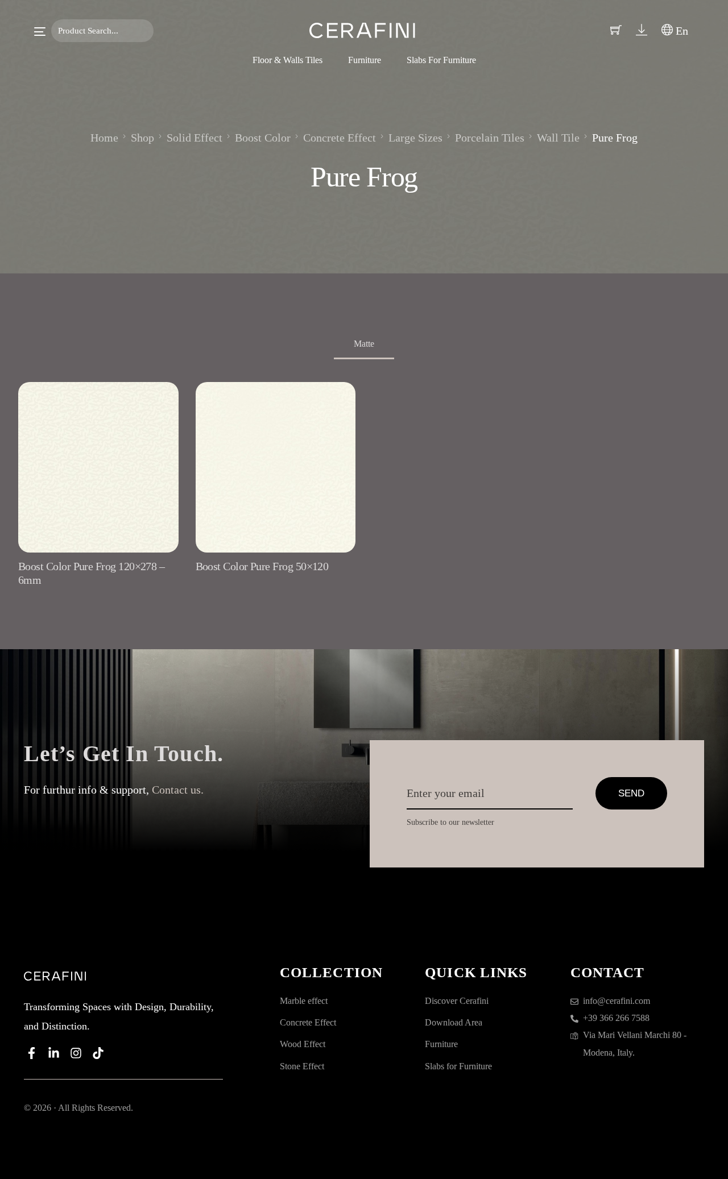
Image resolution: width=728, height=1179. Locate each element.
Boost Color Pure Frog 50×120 (262, 566)
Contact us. (178, 789)
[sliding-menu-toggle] (40, 31)
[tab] (364, 344)
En (680, 30)
